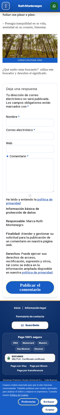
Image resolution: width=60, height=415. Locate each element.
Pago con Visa (18, 366)
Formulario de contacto (30, 316)
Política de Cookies (19, 395)
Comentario (19, 156)
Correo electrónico (20, 130)
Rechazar (49, 401)
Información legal (35, 307)
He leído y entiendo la (29, 201)
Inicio (17, 307)
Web (9, 143)
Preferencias (29, 401)
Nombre (13, 117)
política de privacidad (37, 272)
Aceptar (49, 409)
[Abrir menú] (6, 6)
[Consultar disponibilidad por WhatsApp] (54, 6)
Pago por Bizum (39, 366)
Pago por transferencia (30, 370)
